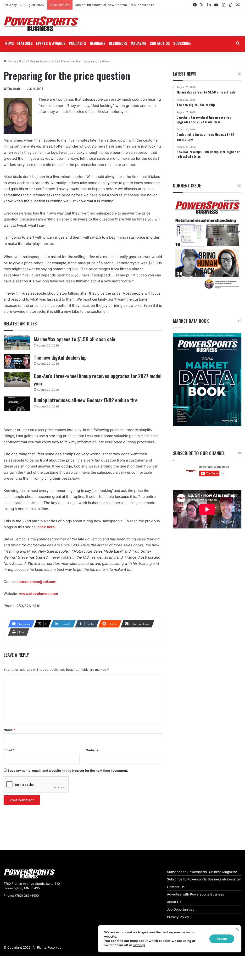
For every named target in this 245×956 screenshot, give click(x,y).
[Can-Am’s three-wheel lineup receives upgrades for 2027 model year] (17, 379)
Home (11, 61)
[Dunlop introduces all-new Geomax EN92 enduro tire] (17, 403)
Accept (222, 938)
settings (139, 945)
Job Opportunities (180, 909)
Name (9, 730)
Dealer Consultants (44, 61)
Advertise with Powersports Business (195, 894)
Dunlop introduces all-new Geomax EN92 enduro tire (114, 5)
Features (25, 43)
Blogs (23, 61)
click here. (47, 527)
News (9, 43)
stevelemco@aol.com (38, 581)
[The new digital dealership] (17, 361)
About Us (174, 902)
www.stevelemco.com (39, 593)
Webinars (97, 43)
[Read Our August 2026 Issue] (207, 245)
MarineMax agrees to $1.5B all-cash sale (74, 339)
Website (92, 750)
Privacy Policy (178, 917)
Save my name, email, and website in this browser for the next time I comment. (68, 770)
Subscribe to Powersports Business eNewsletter (204, 879)
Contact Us (175, 887)
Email (9, 750)
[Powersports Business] (41, 23)
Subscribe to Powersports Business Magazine (202, 872)
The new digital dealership (60, 357)
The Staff (13, 88)
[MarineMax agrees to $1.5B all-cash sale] (17, 342)
